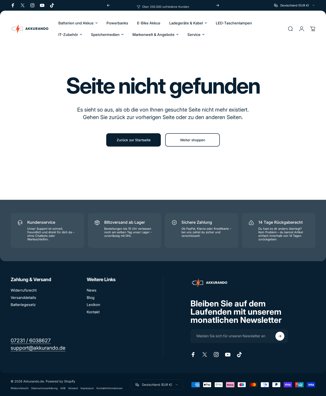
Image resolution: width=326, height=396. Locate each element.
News (91, 290)
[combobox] (294, 5)
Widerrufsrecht (24, 290)
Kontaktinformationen (109, 388)
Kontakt (93, 312)
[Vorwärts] (217, 5)
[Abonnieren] (279, 336)
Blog (90, 297)
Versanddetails (23, 297)
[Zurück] (108, 5)
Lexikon (93, 304)
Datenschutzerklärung (44, 388)
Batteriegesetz (23, 304)
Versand (73, 388)
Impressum (87, 388)
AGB (62, 388)
